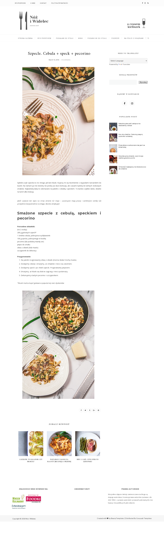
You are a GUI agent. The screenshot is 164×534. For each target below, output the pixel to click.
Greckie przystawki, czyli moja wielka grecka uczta (130, 157)
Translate (126, 64)
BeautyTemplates (117, 518)
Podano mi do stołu (97, 38)
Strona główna (25, 38)
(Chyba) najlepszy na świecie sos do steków (132, 168)
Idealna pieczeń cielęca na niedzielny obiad (129, 124)
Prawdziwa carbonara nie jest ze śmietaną (131, 146)
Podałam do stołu (64, 38)
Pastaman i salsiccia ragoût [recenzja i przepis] (59, 460)
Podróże (115, 38)
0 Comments (65, 60)
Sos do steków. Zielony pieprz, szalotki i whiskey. (130, 135)
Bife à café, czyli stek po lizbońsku (88, 460)
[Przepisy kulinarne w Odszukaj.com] (18, 506)
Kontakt (43, 3)
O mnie (32, 3)
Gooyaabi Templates (144, 518)
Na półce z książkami (134, 38)
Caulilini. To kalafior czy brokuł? (30, 460)
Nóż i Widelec (31, 519)
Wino (80, 38)
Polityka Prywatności (59, 3)
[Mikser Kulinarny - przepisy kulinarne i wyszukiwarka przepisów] (18, 498)
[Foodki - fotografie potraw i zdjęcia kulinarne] (33, 498)
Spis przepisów (20, 3)
